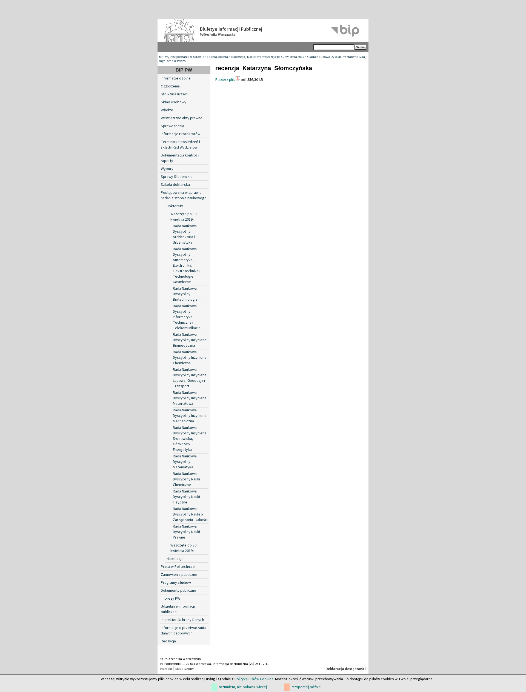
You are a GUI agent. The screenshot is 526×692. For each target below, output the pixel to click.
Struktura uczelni (174, 94)
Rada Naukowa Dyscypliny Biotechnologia (185, 294)
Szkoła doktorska (175, 184)
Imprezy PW (170, 598)
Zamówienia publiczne (179, 574)
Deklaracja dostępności (345, 669)
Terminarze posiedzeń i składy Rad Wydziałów (180, 144)
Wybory (167, 169)
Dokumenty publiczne (178, 590)
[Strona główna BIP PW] (263, 30)
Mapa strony (184, 668)
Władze (167, 110)
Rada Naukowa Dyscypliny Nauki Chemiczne (186, 479)
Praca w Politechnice (178, 566)
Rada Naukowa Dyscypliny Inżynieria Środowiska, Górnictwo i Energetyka (190, 438)
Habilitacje (175, 559)
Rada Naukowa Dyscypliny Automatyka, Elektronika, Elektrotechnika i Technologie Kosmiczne (186, 265)
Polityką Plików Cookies (254, 679)
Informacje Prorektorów (180, 134)
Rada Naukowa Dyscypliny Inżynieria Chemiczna (190, 357)
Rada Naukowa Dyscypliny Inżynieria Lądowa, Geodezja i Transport (190, 378)
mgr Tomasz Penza (172, 61)
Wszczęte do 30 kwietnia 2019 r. (183, 548)
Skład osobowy (173, 102)
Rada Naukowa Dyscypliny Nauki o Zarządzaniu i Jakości (190, 514)
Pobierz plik (225, 79)
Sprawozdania (172, 126)
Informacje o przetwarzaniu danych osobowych (183, 630)
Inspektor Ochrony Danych (182, 620)
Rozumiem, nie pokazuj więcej (242, 687)
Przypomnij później (306, 687)
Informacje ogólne (176, 78)
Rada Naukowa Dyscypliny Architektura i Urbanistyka (185, 234)
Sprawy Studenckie (177, 177)
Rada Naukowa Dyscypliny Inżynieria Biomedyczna (190, 340)
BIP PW (163, 57)
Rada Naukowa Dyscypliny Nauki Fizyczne (186, 497)
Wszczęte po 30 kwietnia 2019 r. (284, 57)
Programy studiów (176, 582)
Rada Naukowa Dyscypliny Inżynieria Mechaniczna (190, 416)
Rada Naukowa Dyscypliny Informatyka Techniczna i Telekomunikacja (187, 317)
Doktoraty (254, 57)
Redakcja (168, 641)
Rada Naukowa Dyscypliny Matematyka (336, 57)
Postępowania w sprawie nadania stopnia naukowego (207, 57)
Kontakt (166, 668)
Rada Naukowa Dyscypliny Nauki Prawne (186, 532)
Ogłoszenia (170, 86)
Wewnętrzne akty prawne (181, 118)
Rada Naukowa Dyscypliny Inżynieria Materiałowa (190, 398)
